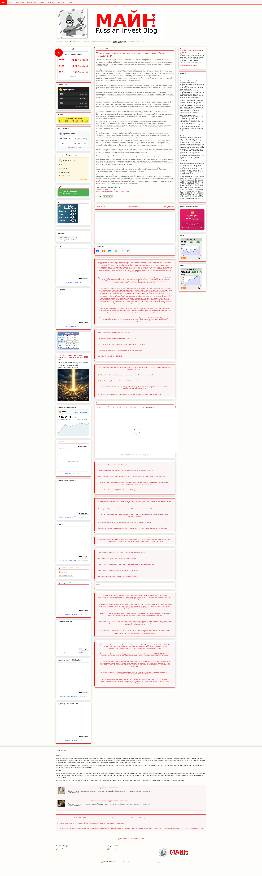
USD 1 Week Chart (81, 412)
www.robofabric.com (142, 862)
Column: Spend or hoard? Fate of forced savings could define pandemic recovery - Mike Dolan (126, 564)
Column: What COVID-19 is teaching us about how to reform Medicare (118, 570)
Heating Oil (61, 341)
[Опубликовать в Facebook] (110, 196)
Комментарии (65, 575)
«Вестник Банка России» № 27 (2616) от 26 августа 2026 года (117, 490)
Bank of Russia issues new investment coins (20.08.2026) (115, 332)
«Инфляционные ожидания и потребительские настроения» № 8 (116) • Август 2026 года (125, 470)
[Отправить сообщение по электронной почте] (100, 196)
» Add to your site (75, 348)
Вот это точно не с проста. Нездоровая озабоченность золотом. (109, 801)
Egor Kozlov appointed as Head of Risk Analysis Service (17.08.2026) (118, 338)
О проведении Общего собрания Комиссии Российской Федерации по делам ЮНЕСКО (125, 509)
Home (3, 2)
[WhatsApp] (116, 251)
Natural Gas (61, 337)
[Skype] (122, 251)
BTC (63, 412)
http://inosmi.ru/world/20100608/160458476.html (115, 191)
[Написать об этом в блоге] (106, 196)
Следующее (100, 207)
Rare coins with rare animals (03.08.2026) (110, 356)
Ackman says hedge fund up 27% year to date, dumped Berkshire (117, 576)
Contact (10, 2)
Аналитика (51, 2)
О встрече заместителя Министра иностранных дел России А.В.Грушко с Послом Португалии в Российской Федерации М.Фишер (134, 515)
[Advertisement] (135, 226)
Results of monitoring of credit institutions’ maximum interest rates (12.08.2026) (121, 344)
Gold (59, 343)
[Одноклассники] (103, 251)
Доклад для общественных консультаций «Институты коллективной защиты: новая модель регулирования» (131, 476)
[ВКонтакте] (97, 251)
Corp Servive (20, 2)
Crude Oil (61, 335)
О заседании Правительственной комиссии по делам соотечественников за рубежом (124, 522)
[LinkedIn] (110, 251)
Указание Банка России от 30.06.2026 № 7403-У (112, 465)
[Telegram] (128, 251)
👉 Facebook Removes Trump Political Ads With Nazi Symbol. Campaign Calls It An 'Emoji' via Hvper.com (129, 394)
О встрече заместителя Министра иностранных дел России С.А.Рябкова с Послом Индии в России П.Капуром (132, 528)
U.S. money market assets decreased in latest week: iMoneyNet (117, 558)
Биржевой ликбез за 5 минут (36, 2)
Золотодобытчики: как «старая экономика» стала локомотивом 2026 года (73, 357)
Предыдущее (169, 207)
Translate (73, 240)
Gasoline (60, 339)
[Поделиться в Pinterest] (112, 196)
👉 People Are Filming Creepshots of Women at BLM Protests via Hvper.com (121, 381)
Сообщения (64, 572)
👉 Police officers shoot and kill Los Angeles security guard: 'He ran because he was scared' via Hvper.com (129, 375)
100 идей (61, 2)
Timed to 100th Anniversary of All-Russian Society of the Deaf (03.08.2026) (120, 350)
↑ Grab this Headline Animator (131, 841)
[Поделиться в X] (108, 196)
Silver (60, 345)
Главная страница (134, 207)
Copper (60, 347)
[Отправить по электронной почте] (104, 196)
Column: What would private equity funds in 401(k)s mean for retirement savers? (121, 552)
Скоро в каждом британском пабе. (108, 788)
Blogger (158, 862)
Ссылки (69, 2)
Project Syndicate (114, 187)
